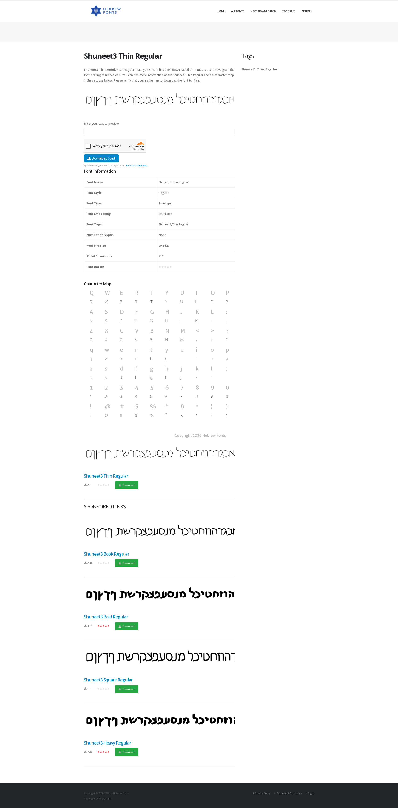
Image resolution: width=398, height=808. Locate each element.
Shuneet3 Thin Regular (106, 476)
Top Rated (289, 11)
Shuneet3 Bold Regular (106, 617)
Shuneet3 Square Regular (108, 680)
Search (306, 11)
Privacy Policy (263, 793)
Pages (311, 793)
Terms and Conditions (136, 165)
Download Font (103, 158)
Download (128, 485)
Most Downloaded (263, 11)
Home (221, 11)
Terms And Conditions (289, 793)
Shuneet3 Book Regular (106, 554)
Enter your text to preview (101, 124)
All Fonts (237, 11)
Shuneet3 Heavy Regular (107, 743)
